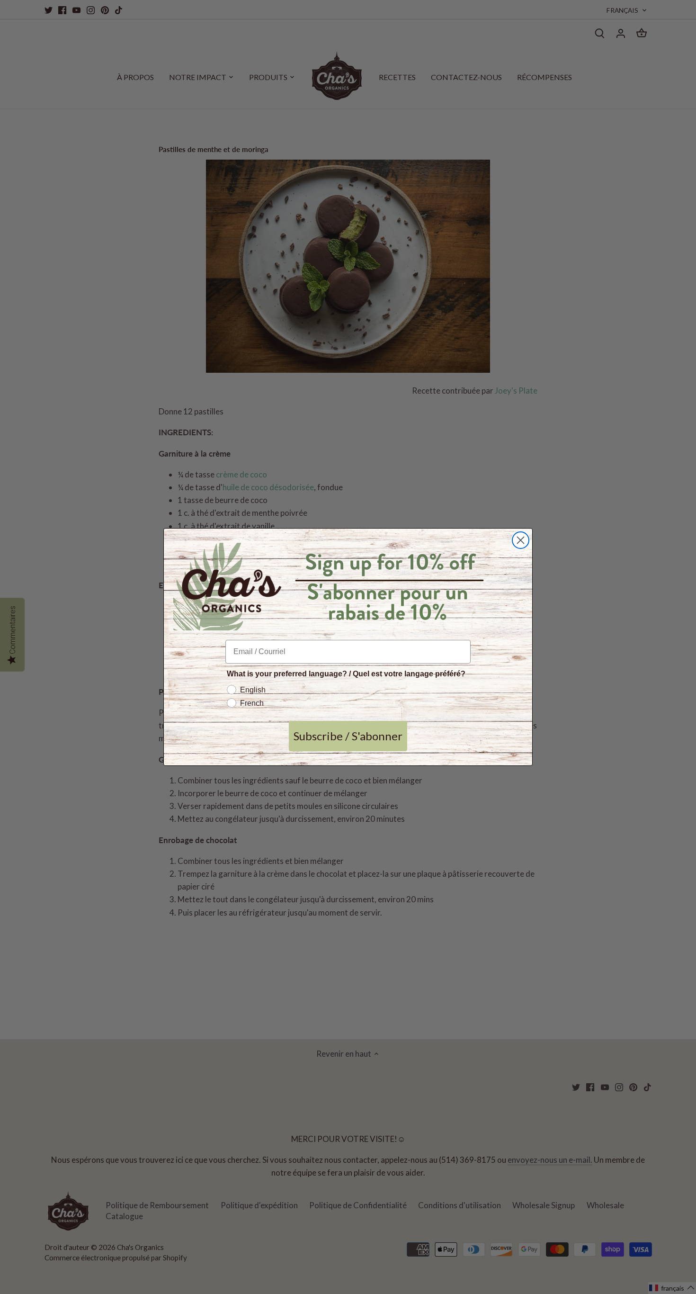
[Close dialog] (520, 540)
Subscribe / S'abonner (348, 736)
